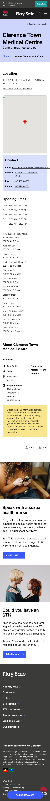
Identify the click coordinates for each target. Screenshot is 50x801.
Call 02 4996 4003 (25, 795)
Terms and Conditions (12, 791)
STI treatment (11, 709)
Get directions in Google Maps (17, 88)
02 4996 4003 (22, 186)
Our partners (11, 726)
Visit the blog (11, 721)
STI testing (9, 704)
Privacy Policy (18, 787)
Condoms (9, 692)
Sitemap (6, 787)
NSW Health (8, 781)
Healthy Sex (10, 686)
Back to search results (38, 24)
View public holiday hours (15, 233)
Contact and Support (12, 784)
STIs (5, 698)
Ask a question (12, 715)
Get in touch (12, 555)
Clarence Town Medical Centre (26, 174)
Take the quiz (12, 654)
